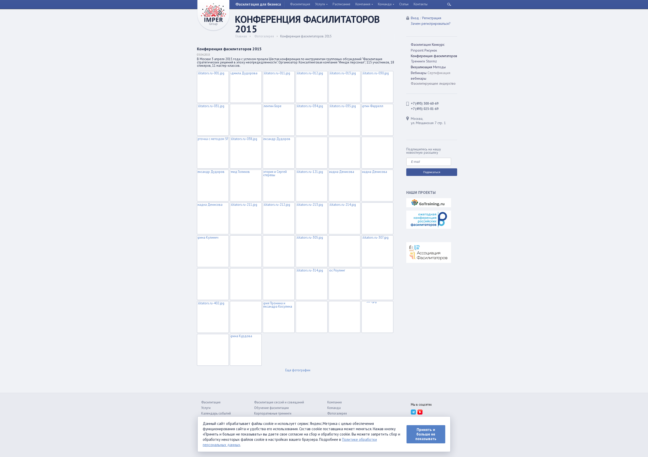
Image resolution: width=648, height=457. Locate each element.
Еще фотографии (297, 370)
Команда (385, 4)
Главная (241, 36)
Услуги (320, 4)
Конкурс (438, 44)
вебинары (418, 78)
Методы (439, 67)
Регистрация (431, 18)
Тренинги (418, 61)
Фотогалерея (264, 36)
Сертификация (439, 73)
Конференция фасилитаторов (434, 56)
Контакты (421, 4)
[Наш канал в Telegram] (413, 411)
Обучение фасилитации (271, 408)
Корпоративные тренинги (272, 413)
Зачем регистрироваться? (431, 23)
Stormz (431, 61)
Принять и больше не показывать (425, 434)
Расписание (341, 4)
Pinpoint (417, 50)
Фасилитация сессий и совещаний (279, 402)
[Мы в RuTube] (419, 411)
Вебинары (419, 73)
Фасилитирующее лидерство (433, 83)
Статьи (404, 4)
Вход (415, 18)
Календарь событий (216, 413)
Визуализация (421, 67)
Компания (362, 4)
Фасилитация (300, 4)
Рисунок (430, 50)
